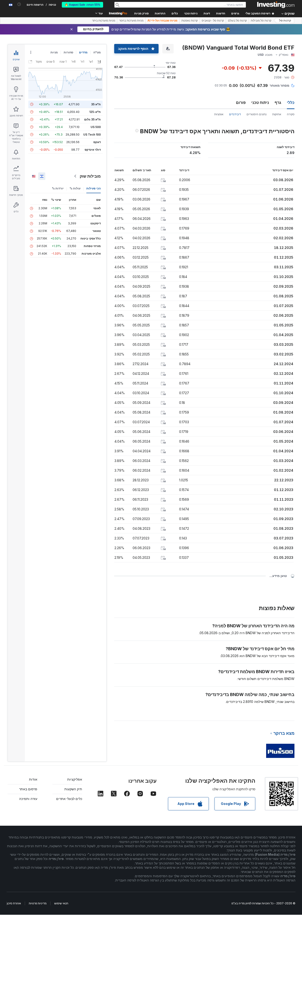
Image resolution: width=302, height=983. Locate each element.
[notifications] (19, 4)
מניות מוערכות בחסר (131, 20)
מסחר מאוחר (279, 85)
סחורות (68, 52)
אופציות (218, 114)
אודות (33, 779)
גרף (278, 102)
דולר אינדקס (93, 149)
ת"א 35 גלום (92, 119)
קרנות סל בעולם (237, 20)
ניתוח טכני (260, 102)
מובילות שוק (90, 176)
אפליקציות (74, 779)
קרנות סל (285, 20)
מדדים (83, 52)
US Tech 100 (92, 134)
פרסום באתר (28, 789)
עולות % (75, 188)
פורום (241, 102)
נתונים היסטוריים (257, 114)
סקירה (290, 114)
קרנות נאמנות (189, 20)
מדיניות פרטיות (37, 903)
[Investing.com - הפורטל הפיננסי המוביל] (275, 4)
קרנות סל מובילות (261, 20)
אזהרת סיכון (14, 903)
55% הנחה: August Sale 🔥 (82, 4)
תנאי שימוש (61, 903)
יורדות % (58, 188)
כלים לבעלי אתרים (69, 799)
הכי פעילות (93, 188)
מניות (54, 52)
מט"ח (97, 52)
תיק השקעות (73, 789)
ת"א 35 (96, 104)
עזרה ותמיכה (28, 799)
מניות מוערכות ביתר (103, 20)
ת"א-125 (95, 112)
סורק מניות (141, 13)
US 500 (96, 127)
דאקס (97, 142)
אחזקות (276, 114)
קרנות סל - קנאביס (213, 20)
